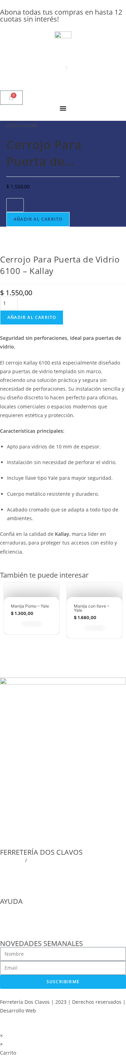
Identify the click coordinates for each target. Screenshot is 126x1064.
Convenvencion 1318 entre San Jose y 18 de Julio (56, 878)
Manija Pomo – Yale (30, 606)
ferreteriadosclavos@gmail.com (37, 869)
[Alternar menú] (62, 108)
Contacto (10, 927)
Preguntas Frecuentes (25, 909)
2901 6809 (12, 860)
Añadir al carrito (38, 219)
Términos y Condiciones (28, 918)
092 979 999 (42, 860)
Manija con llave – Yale (91, 608)
